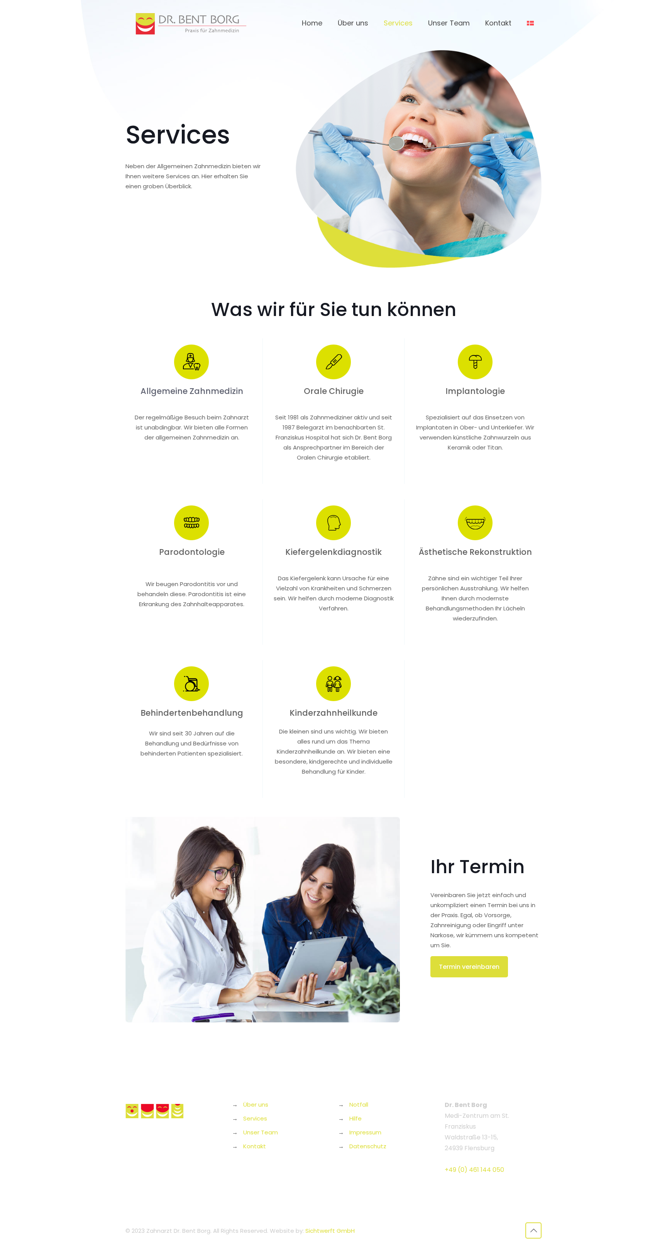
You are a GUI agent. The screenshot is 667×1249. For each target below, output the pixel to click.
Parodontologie (192, 552)
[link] (333, 361)
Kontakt (254, 1146)
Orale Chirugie (334, 391)
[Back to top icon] (533, 1230)
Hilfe (355, 1118)
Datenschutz (367, 1146)
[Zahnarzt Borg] (191, 23)
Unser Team (260, 1132)
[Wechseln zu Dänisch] (530, 23)
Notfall (358, 1104)
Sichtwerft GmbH (330, 1231)
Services (255, 1118)
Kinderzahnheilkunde (333, 712)
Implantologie (475, 391)
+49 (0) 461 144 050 (474, 1169)
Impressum (365, 1132)
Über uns (255, 1104)
